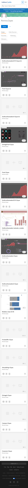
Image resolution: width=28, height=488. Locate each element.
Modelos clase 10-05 (8, 312)
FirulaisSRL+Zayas (7, 339)
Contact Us (16, 469)
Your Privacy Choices (21, 478)
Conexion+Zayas (7, 451)
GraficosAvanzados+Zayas (9, 256)
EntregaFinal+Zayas (8, 144)
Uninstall (23, 475)
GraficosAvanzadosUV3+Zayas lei (12, 61)
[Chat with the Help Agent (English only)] (22, 2)
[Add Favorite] (25, 67)
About (14, 467)
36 (24, 335)
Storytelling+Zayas (7, 367)
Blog (8, 467)
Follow (4, 26)
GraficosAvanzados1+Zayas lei (11, 116)
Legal (4, 473)
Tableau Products (20, 467)
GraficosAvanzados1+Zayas (10, 284)
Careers (11, 469)
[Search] (2, 6)
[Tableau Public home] (6, 2)
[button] (10, 482)
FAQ (11, 467)
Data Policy (5, 475)
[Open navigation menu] (25, 2)
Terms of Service (11, 473)
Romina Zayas (5, 62)
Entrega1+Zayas (6, 395)
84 (24, 84)
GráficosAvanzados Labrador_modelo (13, 228)
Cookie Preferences (7, 478)
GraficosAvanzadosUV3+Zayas (11, 200)
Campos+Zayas (6, 423)
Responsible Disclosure (14, 475)
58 (24, 140)
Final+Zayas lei (6, 89)
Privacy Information (20, 473)
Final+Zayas (5, 172)
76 (24, 57)
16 (24, 419)
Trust (5, 467)
